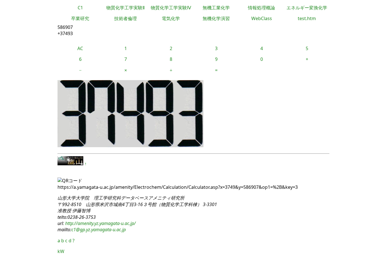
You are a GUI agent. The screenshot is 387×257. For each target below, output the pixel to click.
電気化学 (171, 18)
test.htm (307, 18)
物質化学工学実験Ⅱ (125, 8)
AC (80, 48)
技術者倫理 (125, 18)
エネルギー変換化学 (306, 8)
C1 (80, 8)
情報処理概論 (261, 8)
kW (61, 251)
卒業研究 (80, 18)
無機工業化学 (216, 8)
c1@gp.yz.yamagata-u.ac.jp (98, 229)
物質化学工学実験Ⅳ (171, 8)
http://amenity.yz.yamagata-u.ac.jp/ (100, 223)
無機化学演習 (216, 18)
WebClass (261, 18)
